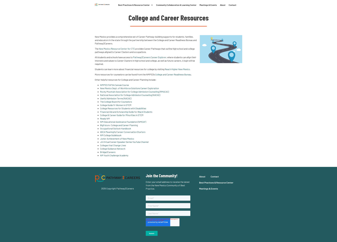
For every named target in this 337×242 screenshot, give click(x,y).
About (223, 5)
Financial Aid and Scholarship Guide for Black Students (126, 111)
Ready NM (105, 118)
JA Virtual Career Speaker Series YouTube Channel (124, 142)
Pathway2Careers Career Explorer (149, 57)
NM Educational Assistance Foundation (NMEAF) (123, 121)
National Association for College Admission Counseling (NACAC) (130, 95)
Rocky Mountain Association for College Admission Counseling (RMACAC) (134, 91)
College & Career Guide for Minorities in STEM (121, 115)
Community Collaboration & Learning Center (176, 5)
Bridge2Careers (107, 152)
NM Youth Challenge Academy (114, 155)
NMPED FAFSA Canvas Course (114, 85)
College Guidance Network (112, 148)
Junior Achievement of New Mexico (117, 138)
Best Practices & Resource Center (134, 5)
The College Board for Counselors (116, 101)
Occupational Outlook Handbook (115, 128)
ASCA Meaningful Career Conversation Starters (122, 132)
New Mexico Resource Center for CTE (117, 48)
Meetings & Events (208, 5)
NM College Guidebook (110, 135)
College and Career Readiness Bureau (173, 74)
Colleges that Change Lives (113, 145)
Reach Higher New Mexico (177, 69)
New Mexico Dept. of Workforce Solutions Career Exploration (129, 88)
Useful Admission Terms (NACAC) (115, 98)
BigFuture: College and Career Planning (119, 125)
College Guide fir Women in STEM (115, 105)
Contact (232, 5)
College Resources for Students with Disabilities (123, 108)
